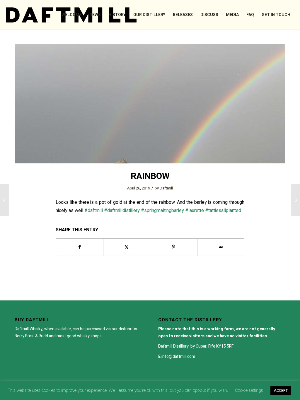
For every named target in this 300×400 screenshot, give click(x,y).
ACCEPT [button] (281, 390)
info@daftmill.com (178, 356)
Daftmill (166, 188)
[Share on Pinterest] (173, 247)
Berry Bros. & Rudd (31, 336)
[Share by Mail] (220, 247)
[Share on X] (126, 247)
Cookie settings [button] (249, 390)
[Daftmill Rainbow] (150, 103)
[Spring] (4, 200)
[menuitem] (72, 15)
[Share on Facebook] (79, 247)
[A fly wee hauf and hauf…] (295, 200)
